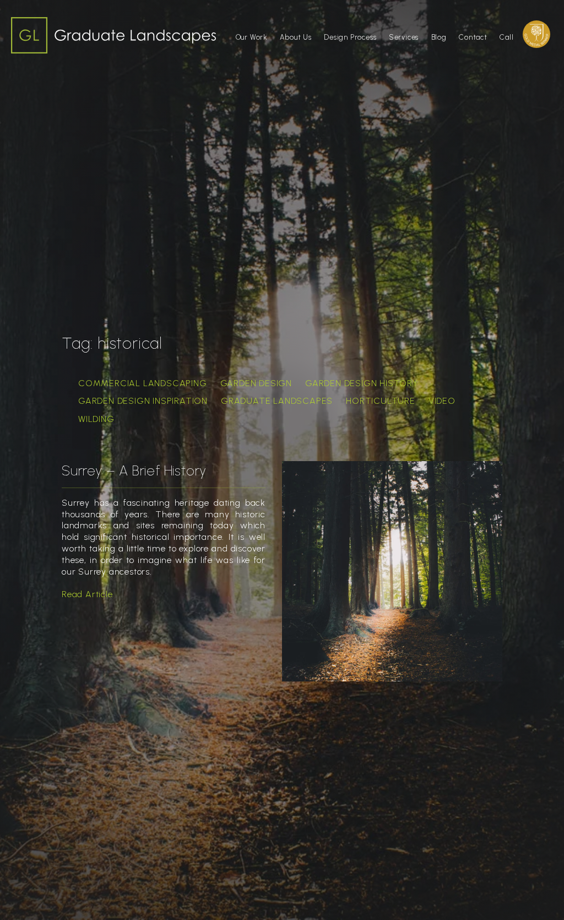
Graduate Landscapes (277, 401)
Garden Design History (361, 383)
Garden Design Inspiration (143, 401)
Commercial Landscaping (142, 383)
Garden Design (256, 383)
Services (404, 37)
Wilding (96, 419)
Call (506, 37)
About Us (295, 37)
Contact (473, 37)
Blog (439, 37)
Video (442, 401)
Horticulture (380, 401)
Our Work (252, 37)
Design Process (350, 37)
